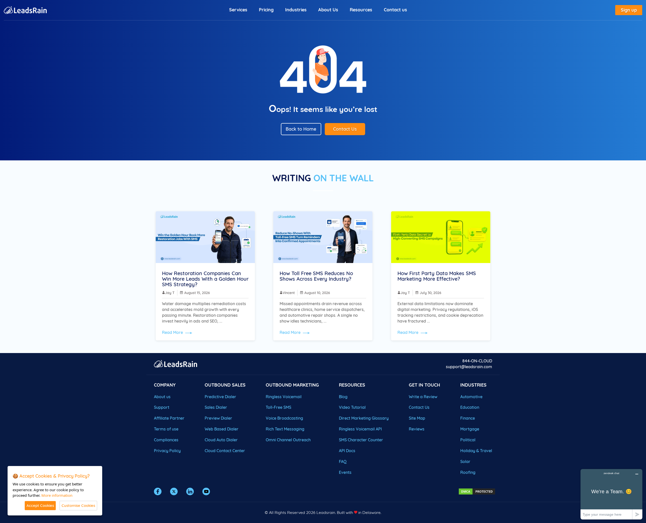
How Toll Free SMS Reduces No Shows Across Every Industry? (316, 276)
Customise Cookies (78, 505)
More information (56, 495)
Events (345, 472)
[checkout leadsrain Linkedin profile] (190, 491)
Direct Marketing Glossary (364, 418)
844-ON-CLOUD (477, 360)
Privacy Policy (167, 450)
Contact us (395, 10)
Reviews (416, 428)
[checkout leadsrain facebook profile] (158, 491)
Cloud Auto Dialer (221, 439)
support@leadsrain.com (469, 366)
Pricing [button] (266, 10)
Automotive (471, 396)
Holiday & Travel (476, 450)
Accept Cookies (40, 505)
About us (162, 396)
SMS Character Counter (361, 439)
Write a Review (423, 396)
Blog (343, 396)
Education (469, 407)
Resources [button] (361, 10)
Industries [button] (296, 10)
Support (161, 407)
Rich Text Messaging (285, 428)
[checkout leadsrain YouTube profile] (206, 491)
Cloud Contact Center (225, 450)
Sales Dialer (216, 407)
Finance (467, 418)
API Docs (347, 450)
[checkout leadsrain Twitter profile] (174, 491)
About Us (328, 10)
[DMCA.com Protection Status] (477, 490)
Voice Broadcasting (284, 418)
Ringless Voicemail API (360, 428)
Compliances (166, 439)
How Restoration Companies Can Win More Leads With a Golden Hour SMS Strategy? (205, 278)
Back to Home (301, 129)
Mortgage (469, 428)
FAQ (342, 461)
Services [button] (238, 10)
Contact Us (345, 129)
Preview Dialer (218, 418)
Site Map (417, 418)
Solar (465, 461)
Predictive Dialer (220, 396)
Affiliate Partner (169, 418)
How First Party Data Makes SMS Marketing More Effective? (436, 276)
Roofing (467, 472)
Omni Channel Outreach (288, 439)
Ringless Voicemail (284, 396)
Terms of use (166, 428)
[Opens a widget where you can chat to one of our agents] (611, 494)
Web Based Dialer (221, 428)
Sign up (629, 10)
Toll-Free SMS (278, 407)
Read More (173, 332)
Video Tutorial (352, 407)
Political (467, 439)
